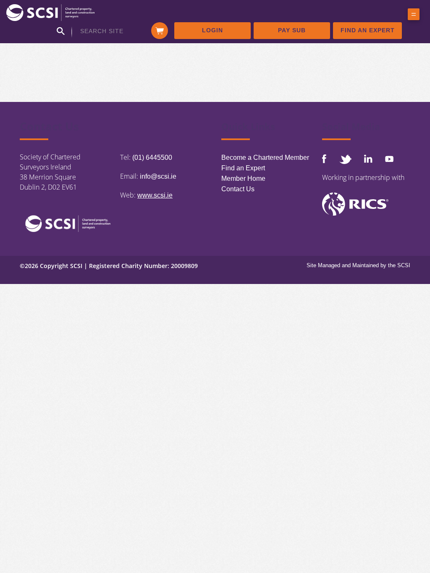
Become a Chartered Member (265, 157)
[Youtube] (389, 159)
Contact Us (237, 189)
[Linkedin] (368, 158)
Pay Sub (292, 30)
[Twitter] (345, 159)
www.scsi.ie (155, 195)
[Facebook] (324, 158)
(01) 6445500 (152, 157)
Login (212, 30)
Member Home (243, 178)
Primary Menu (414, 16)
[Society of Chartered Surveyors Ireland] (50, 12)
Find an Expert (368, 30)
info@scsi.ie (158, 176)
